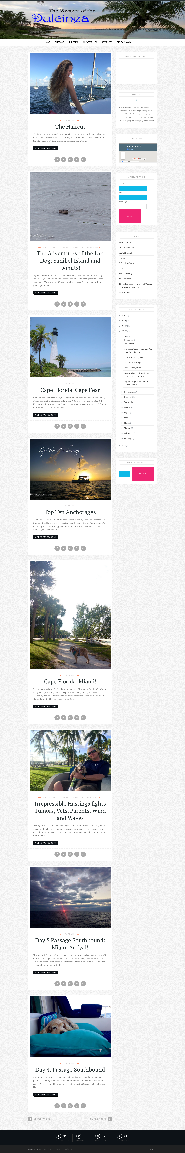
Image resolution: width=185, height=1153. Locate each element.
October (128, 397)
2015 (124, 445)
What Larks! (70, 120)
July (126, 412)
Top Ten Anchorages (70, 512)
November (129, 392)
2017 (124, 331)
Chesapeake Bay (126, 248)
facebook (62, 1141)
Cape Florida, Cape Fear (70, 390)
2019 (124, 320)
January (128, 438)
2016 (124, 336)
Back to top (149, 1149)
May (126, 423)
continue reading (45, 148)
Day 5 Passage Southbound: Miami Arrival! (70, 943)
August (127, 407)
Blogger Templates (63, 1149)
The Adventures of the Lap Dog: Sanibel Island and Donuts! (70, 260)
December (129, 340)
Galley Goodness (126, 263)
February (128, 433)
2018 (124, 326)
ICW (121, 268)
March (127, 428)
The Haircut (70, 126)
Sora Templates (45, 1149)
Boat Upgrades (125, 242)
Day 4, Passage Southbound (70, 1069)
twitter (82, 1141)
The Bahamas (125, 279)
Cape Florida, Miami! (70, 681)
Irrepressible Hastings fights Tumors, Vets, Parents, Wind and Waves (70, 811)
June (126, 418)
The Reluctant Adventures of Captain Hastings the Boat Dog (70, 247)
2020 (124, 315)
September (129, 402)
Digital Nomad (125, 253)
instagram (102, 1141)
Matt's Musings (126, 273)
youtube (123, 1141)
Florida (122, 258)
